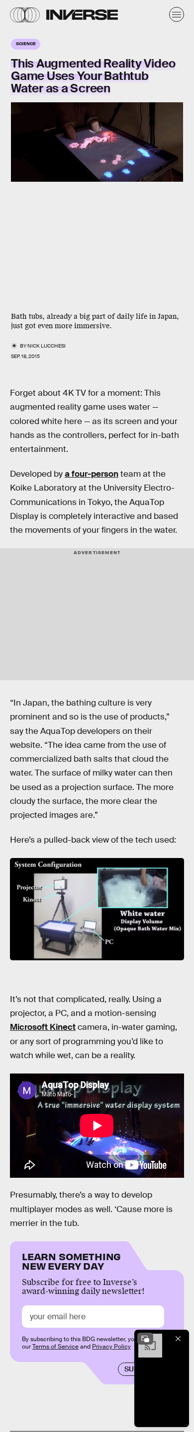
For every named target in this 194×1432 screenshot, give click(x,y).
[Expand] (145, 1339)
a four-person (91, 474)
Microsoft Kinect (43, 1027)
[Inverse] (82, 14)
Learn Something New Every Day (71, 1260)
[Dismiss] (178, 1339)
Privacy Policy (111, 1347)
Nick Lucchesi (46, 346)
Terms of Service (55, 1347)
